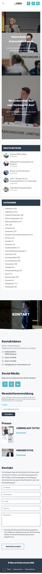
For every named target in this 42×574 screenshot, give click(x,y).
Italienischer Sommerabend (21, 188)
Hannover (9, 254)
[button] (4, 570)
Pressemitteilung (12, 270)
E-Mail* (4, 405)
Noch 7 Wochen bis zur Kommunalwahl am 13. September (23, 180)
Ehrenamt (9, 231)
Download (21, 433)
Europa (8, 238)
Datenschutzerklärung (8, 399)
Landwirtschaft (11, 261)
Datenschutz (30, 569)
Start (9, 569)
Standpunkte (10, 277)
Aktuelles (9, 208)
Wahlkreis (9, 284)
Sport (7, 274)
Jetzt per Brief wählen (18, 154)
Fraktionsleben (11, 248)
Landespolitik (10, 257)
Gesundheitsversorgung (14, 251)
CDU (7, 225)
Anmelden (8, 414)
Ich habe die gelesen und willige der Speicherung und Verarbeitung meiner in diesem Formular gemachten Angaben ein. (22, 533)
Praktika (8, 267)
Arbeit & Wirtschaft (12, 215)
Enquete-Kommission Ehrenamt (17, 235)
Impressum (18, 569)
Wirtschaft (9, 287)
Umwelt (8, 280)
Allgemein (9, 212)
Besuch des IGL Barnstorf (20, 171)
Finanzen (9, 244)
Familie (8, 241)
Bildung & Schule (11, 222)
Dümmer (8, 228)
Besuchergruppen (12, 218)
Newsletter (9, 264)
